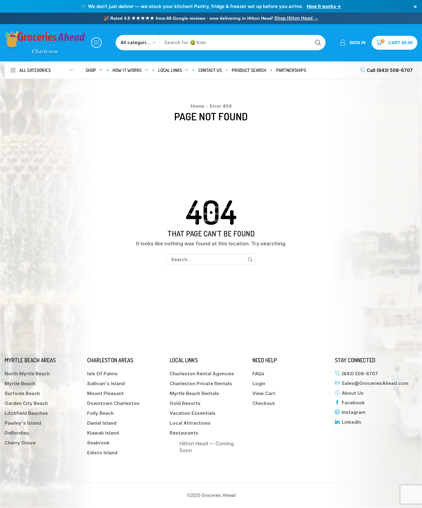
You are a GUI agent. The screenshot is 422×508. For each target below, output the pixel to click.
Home (197, 106)
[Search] (317, 42)
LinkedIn (351, 422)
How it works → (324, 6)
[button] (96, 42)
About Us (353, 393)
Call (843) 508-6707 (390, 70)
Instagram (353, 412)
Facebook (353, 403)
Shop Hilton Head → (296, 18)
